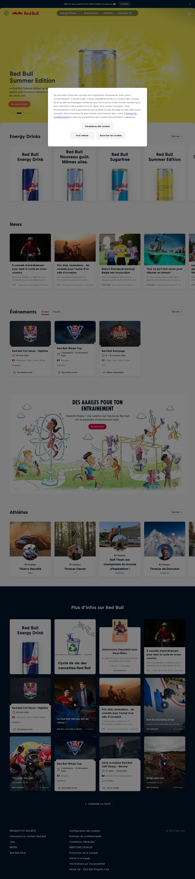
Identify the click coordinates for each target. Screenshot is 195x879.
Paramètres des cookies (97, 126)
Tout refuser (82, 135)
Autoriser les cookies (111, 135)
